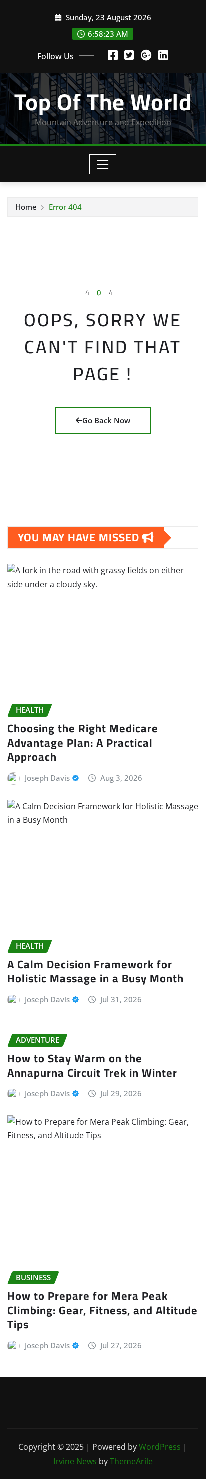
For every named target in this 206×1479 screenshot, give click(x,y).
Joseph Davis (47, 778)
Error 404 (65, 207)
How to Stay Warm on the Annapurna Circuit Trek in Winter (93, 1065)
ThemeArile (131, 1461)
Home (26, 207)
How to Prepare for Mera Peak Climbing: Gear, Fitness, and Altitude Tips (103, 1310)
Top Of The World (103, 101)
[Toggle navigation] (103, 164)
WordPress (160, 1446)
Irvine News (75, 1461)
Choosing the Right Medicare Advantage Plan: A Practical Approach (83, 742)
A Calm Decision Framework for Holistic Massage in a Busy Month (96, 971)
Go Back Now (106, 420)
